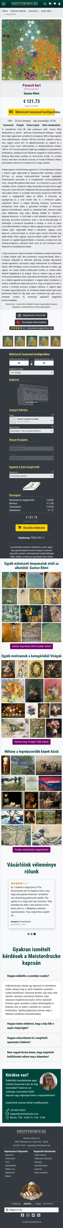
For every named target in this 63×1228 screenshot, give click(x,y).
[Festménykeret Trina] (29, 341)
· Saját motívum (40, 1155)
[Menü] (3, 4)
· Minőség (38, 1162)
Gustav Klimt (46, 11)
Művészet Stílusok (18, 11)
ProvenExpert (25, 921)
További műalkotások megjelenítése (31, 849)
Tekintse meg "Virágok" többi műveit (31, 741)
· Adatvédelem (10, 1165)
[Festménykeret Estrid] (40, 341)
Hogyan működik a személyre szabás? (28, 976)
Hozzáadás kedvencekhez (33, 322)
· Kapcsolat (8, 1155)
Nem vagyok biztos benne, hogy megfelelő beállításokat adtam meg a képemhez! (30, 1054)
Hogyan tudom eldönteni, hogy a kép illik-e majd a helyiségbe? (30, 1026)
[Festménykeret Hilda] (52, 341)
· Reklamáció (9, 1172)
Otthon (5, 11)
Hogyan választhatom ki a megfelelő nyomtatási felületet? (27, 1040)
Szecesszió (33, 11)
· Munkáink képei (40, 1165)
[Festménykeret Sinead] (17, 341)
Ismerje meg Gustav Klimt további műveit (31, 646)
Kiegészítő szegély (16, 369)
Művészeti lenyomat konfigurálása (34, 112)
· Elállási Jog (9, 1169)
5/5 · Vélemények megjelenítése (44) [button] (37, 328)
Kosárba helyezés (33, 527)
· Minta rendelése (41, 1172)
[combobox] (31, 372)
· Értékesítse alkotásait (43, 1158)
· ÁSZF (7, 1162)
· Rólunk (7, 1176)
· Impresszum (9, 1158)
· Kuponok (38, 1169)
